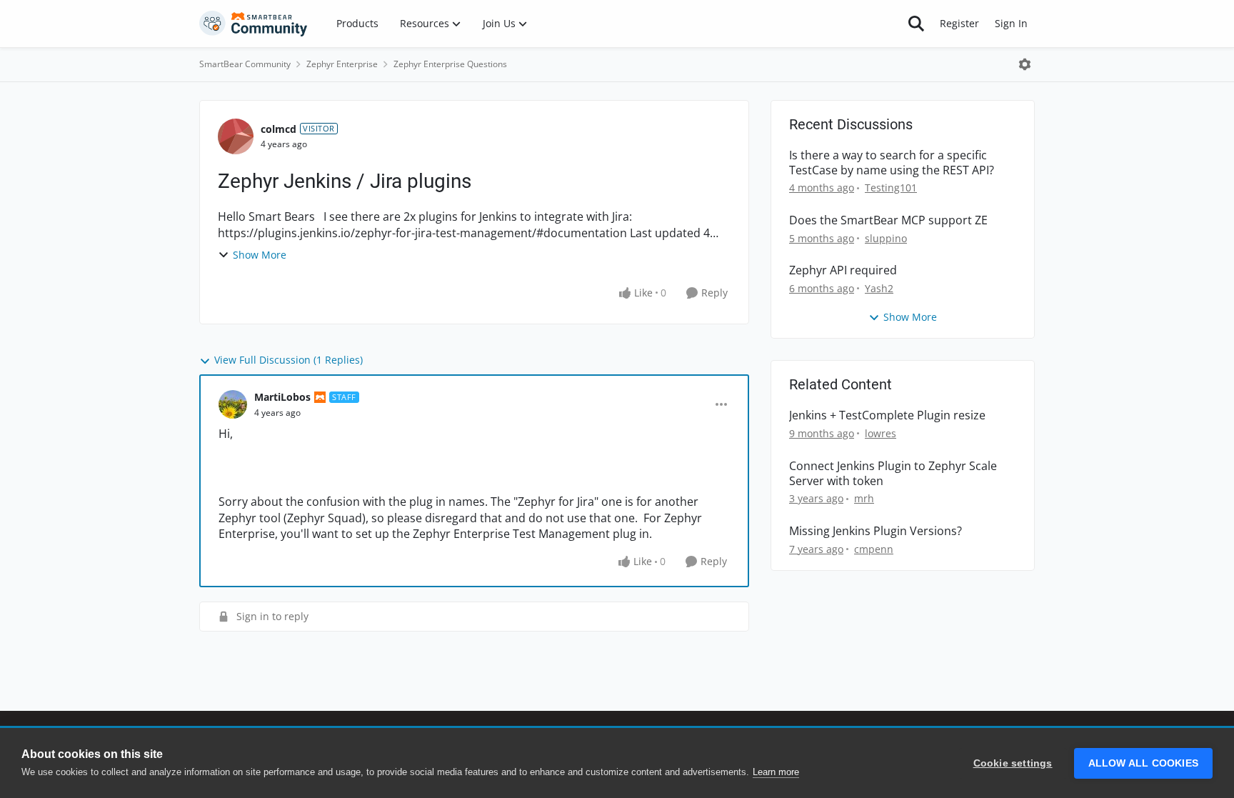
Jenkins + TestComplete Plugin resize (887, 415)
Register (959, 23)
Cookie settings (1013, 763)
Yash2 (879, 288)
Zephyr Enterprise (342, 64)
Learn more (776, 772)
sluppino (886, 238)
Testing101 (891, 187)
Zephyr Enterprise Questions (450, 64)
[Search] (916, 23)
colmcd (278, 129)
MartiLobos (282, 397)
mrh (864, 498)
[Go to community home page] (253, 23)
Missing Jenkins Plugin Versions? (875, 531)
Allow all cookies (1143, 763)
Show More (259, 254)
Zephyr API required (843, 270)
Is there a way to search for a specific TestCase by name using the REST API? (891, 163)
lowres (880, 433)
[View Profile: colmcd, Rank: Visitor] (236, 136)
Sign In (1011, 23)
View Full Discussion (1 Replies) (288, 359)
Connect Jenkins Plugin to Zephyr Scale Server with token (893, 474)
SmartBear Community (245, 64)
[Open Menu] (1025, 64)
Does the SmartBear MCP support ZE (888, 220)
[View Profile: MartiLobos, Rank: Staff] (233, 404)
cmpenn (873, 549)
